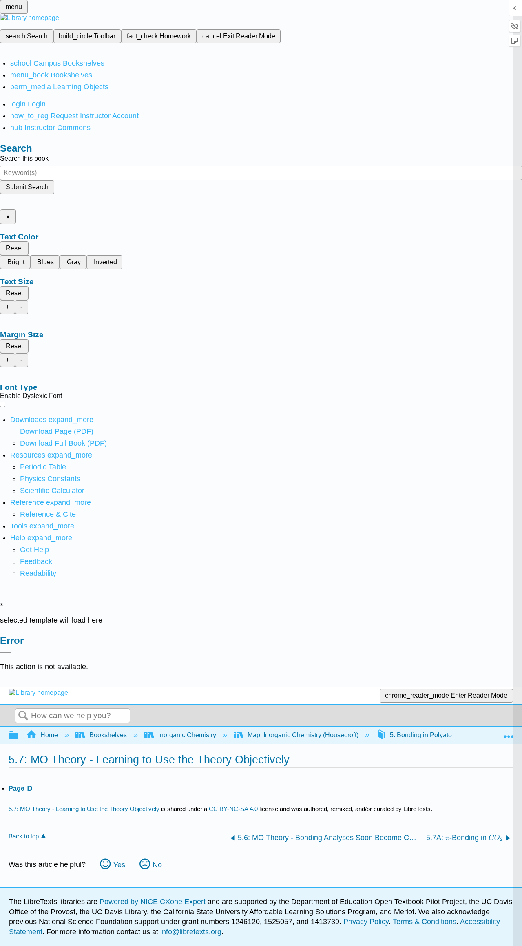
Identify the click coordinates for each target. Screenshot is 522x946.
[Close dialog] (5, 652)
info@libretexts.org (189, 932)
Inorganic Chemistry (187, 735)
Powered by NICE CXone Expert (154, 901)
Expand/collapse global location (508, 733)
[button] (36, 561)
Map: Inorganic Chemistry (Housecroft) (303, 735)
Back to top (24, 836)
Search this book (24, 158)
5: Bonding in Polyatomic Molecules (441, 735)
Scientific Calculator (52, 490)
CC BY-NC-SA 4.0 (233, 808)
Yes (119, 865)
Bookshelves (108, 735)
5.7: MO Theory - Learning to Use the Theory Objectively (84, 808)
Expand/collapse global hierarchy (18, 735)
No (157, 865)
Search (23, 716)
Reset (14, 248)
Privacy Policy (366, 921)
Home (49, 735)
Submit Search (27, 186)
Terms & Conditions (424, 921)
